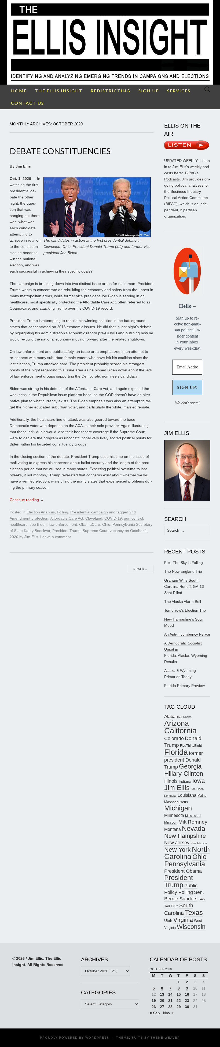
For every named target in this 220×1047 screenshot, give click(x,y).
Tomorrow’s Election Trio (185, 610)
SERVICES (178, 90)
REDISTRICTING (110, 90)
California (180, 730)
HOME (19, 90)
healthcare (19, 524)
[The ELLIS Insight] (110, 42)
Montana (172, 829)
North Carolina (187, 853)
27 (162, 1007)
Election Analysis (41, 512)
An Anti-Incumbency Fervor (187, 634)
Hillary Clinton (183, 773)
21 (170, 1000)
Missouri (170, 822)
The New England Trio (183, 571)
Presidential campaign (89, 512)
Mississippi (193, 815)
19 (154, 1000)
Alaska (187, 717)
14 (170, 994)
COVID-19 (113, 518)
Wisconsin (191, 926)
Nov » (168, 1013)
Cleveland (93, 518)
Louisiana (187, 795)
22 (179, 1000)
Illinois (171, 781)
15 (179, 994)
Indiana (185, 781)
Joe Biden (38, 524)
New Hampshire (185, 835)
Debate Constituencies (60, 151)
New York (177, 849)
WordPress (97, 1037)
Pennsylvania (184, 864)
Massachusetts (176, 802)
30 (187, 1007)
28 (170, 1007)
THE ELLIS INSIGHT (59, 90)
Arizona (176, 723)
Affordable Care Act (66, 518)
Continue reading (27, 500)
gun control (133, 518)
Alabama (173, 716)
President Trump (66, 530)
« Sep (155, 1013)
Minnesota (174, 815)
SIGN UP (148, 90)
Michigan (178, 808)
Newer (140, 569)
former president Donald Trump (183, 760)
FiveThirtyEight (191, 746)
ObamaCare (89, 524)
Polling (62, 512)
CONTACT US (27, 103)
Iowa (198, 780)
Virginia (183, 919)
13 (162, 994)
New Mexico (198, 843)
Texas (194, 912)
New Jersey (176, 842)
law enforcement (63, 524)
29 (179, 1007)
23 (187, 1000)
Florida (176, 752)
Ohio (106, 524)
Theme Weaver (165, 1037)
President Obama (183, 871)
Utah (168, 920)
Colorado (174, 738)
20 (162, 1000)
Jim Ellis (31, 537)
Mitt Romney (192, 822)
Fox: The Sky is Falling (183, 562)
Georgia (190, 766)
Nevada (193, 828)
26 (154, 1007)
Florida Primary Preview (184, 685)
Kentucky (170, 795)
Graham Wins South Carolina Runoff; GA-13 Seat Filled (184, 586)
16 (187, 994)
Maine (202, 795)
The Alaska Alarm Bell (182, 601)
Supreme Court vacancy (103, 530)
